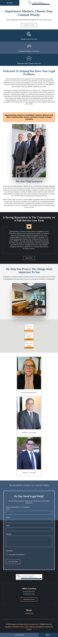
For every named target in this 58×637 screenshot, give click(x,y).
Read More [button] (29, 258)
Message (8, 534)
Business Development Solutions (40, 627)
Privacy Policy (24, 627)
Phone (8, 526)
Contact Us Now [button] (29, 25)
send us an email (30, 279)
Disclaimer (9, 551)
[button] (10, 3)
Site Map (16, 627)
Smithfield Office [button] (29, 599)
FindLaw (29, 629)
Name (8, 509)
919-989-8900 (18, 279)
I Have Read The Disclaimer (16, 554)
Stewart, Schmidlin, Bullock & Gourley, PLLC (24, 624)
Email (8, 517)
